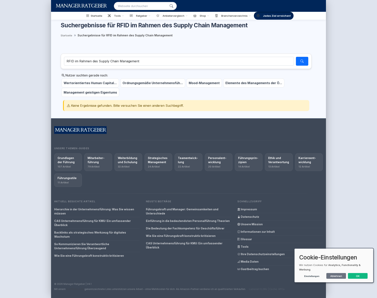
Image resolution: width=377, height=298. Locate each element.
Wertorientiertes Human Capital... (90, 83)
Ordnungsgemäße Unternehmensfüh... (153, 83)
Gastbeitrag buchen (254, 269)
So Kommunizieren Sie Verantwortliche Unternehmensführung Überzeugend (81, 246)
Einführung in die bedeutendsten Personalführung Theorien (188, 221)
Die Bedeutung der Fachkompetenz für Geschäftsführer (185, 228)
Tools (244, 246)
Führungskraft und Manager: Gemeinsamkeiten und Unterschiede (182, 211)
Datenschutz (249, 216)
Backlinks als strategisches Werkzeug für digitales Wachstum (90, 234)
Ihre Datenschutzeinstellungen (262, 254)
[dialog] (334, 265)
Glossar (246, 239)
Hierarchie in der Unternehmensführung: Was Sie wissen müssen (94, 211)
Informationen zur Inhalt (257, 231)
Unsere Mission (251, 224)
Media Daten (249, 261)
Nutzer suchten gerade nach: (86, 75)
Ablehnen (336, 276)
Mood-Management (204, 83)
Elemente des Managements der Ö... (253, 83)
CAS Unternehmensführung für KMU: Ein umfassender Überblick (92, 223)
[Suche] (171, 6)
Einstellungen (311, 276)
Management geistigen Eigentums (90, 92)
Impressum (248, 209)
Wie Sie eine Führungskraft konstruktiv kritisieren (89, 255)
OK (358, 276)
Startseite (66, 35)
